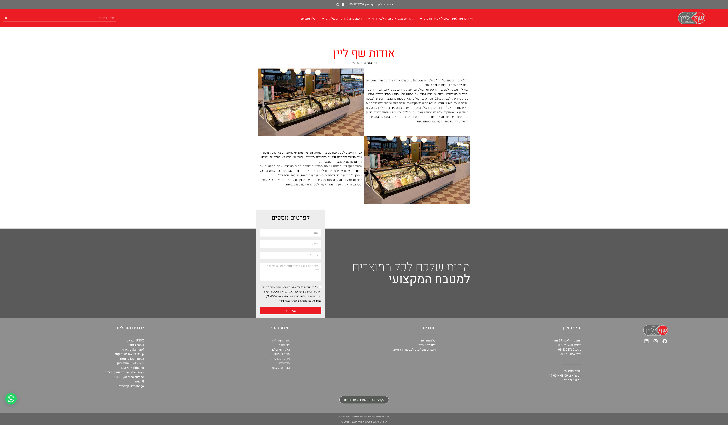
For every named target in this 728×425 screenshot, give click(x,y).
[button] (11, 398)
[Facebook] (343, 4)
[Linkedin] (646, 341)
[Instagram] (337, 4)
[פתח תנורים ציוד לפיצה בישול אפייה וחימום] (421, 18)
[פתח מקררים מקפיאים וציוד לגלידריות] (369, 18)
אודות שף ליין (385, 4)
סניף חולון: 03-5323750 (362, 4)
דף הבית (372, 63)
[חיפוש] (6, 18)
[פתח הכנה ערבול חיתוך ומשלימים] (323, 18)
